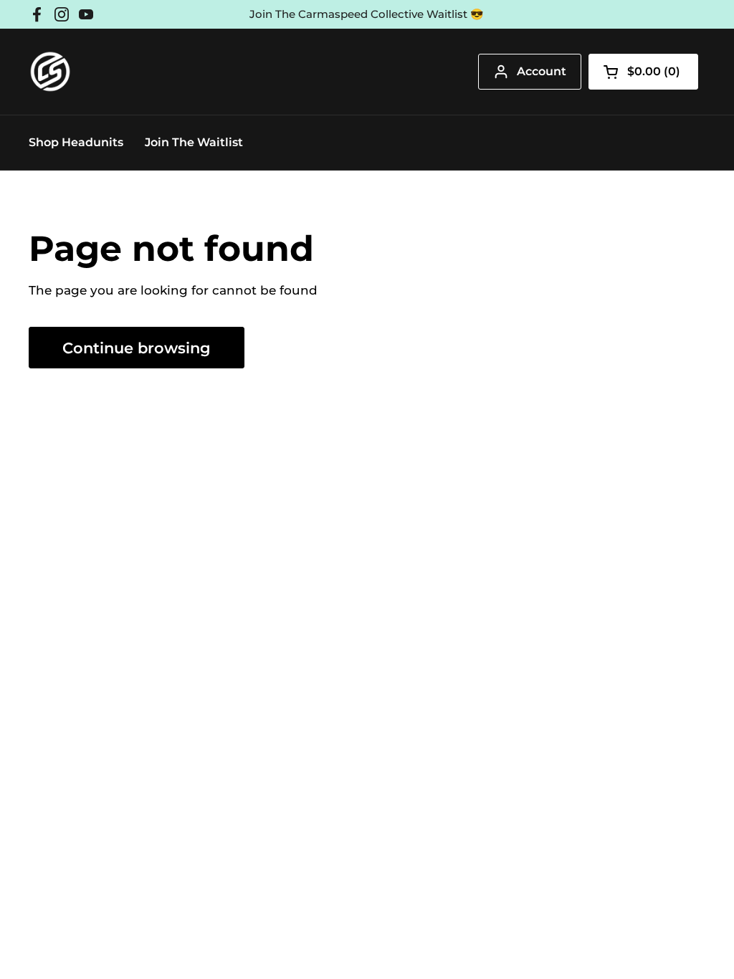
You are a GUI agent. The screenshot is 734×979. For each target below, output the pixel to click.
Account (541, 71)
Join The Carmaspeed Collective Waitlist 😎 (366, 14)
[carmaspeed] (50, 71)
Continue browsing (136, 347)
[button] (643, 72)
